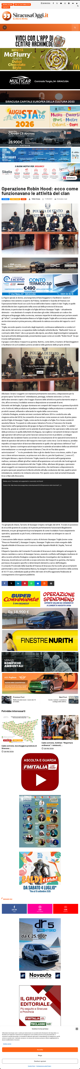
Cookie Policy (31, 1066)
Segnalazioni (7, 4)
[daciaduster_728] (40, 265)
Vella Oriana (36, 199)
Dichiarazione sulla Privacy (43, 1066)
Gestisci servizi (7, 1044)
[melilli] (40, 821)
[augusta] (40, 116)
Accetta (40, 1050)
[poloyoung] (40, 618)
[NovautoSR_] (40, 949)
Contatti (6, 7)
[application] (40, 500)
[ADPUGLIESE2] (40, 683)
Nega (40, 1055)
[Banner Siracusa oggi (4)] (40, 137)
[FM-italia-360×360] (40, 772)
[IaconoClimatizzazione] (40, 285)
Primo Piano (15, 199)
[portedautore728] (40, 640)
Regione (57, 740)
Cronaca (5, 199)
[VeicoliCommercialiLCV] (40, 80)
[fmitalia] (40, 155)
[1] (40, 1017)
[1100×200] (40, 97)
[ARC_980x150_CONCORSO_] (40, 41)
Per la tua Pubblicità (22, 4)
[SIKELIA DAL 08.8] (40, 172)
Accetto (40, 372)
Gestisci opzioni (40, 1061)
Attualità (7, 737)
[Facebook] (53, 3)
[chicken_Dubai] (40, 59)
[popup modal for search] (75, 27)
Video (23, 199)
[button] (77, 1029)
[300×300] (40, 872)
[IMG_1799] (40, 599)
